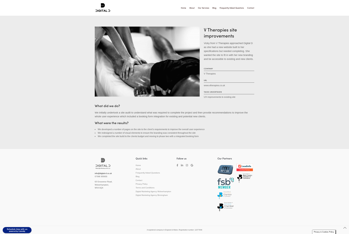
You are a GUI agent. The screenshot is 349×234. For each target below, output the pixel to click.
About (192, 7)
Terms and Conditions (145, 188)
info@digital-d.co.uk (103, 173)
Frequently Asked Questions (232, 7)
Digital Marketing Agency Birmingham (152, 195)
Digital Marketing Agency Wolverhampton (153, 191)
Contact (250, 7)
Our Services (203, 7)
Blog (214, 7)
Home (183, 7)
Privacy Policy (142, 184)
